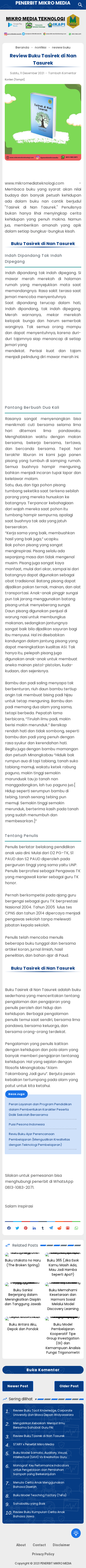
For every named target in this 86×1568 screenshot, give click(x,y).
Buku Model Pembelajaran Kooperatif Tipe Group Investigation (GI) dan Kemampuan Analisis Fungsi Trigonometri (63, 1338)
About (21, 1545)
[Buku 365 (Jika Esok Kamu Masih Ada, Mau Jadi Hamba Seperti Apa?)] (63, 1254)
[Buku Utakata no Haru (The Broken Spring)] (23, 1254)
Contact (39, 1545)
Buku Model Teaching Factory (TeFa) (39, 1495)
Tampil (19, 79)
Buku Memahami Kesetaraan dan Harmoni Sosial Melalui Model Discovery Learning (63, 1299)
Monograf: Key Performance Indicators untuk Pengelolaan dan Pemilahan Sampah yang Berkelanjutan (41, 1469)
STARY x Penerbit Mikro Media (33, 1444)
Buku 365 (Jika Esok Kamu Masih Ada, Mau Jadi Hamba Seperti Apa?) (63, 1267)
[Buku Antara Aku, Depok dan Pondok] (23, 1319)
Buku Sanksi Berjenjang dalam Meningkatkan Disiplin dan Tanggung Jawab (23, 1297)
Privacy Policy (43, 1554)
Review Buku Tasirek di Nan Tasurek (38, 1436)
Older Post (69, 1386)
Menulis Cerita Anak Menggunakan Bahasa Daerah (38, 1484)
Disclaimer (61, 1545)
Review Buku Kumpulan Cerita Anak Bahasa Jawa (39, 1514)
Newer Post (17, 1386)
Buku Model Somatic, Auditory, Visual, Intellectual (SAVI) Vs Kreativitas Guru (40, 1455)
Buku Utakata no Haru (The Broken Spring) (23, 1263)
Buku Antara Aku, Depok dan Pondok (22, 1327)
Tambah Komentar (62, 73)
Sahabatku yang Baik (29, 1504)
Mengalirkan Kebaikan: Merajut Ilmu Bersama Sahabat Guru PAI (39, 1425)
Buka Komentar (43, 1369)
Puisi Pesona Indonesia (27, 1124)
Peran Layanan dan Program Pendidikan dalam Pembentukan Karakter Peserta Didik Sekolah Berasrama (40, 1109)
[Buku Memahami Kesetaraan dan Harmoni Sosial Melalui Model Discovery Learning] (63, 1284)
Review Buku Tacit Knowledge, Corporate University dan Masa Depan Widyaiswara (43, 1412)
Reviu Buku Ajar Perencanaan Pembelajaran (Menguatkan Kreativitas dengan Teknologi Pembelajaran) (39, 1139)
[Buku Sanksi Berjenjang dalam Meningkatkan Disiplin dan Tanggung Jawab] (23, 1284)
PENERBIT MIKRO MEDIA (55, 1563)
